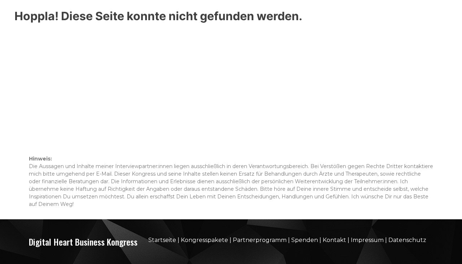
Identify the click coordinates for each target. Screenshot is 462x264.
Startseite (162, 240)
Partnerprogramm (260, 240)
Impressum (367, 240)
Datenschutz (407, 240)
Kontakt (334, 240)
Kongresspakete (205, 240)
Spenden (304, 240)
